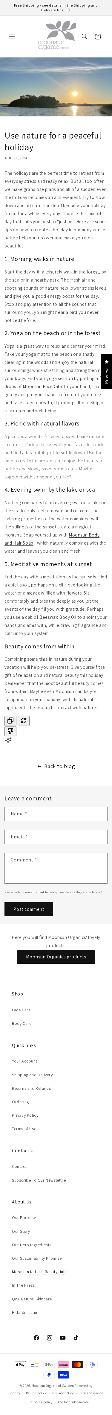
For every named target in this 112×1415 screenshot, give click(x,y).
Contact (19, 1166)
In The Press (23, 1285)
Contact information (73, 1402)
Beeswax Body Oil (57, 617)
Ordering (20, 1101)
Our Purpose (24, 1217)
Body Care (21, 1023)
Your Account (24, 1061)
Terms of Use (24, 1128)
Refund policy (36, 1393)
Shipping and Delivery (32, 1074)
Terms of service (91, 1393)
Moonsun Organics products (56, 957)
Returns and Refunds (31, 1088)
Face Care (21, 1010)
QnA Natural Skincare (32, 1299)
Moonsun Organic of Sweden (53, 1386)
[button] (12, 36)
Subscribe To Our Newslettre (39, 1180)
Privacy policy (63, 1393)
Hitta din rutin (24, 1312)
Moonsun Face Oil (41, 386)
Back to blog (59, 766)
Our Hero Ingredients (31, 1244)
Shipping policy (41, 1402)
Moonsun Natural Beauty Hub (39, 1271)
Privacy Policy (25, 1115)
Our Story (21, 1231)
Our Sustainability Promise (37, 1258)
